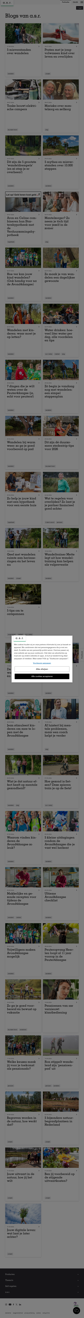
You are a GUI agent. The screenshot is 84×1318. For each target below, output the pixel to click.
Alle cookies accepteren (42, 676)
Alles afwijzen (42, 669)
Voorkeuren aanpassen (42, 663)
